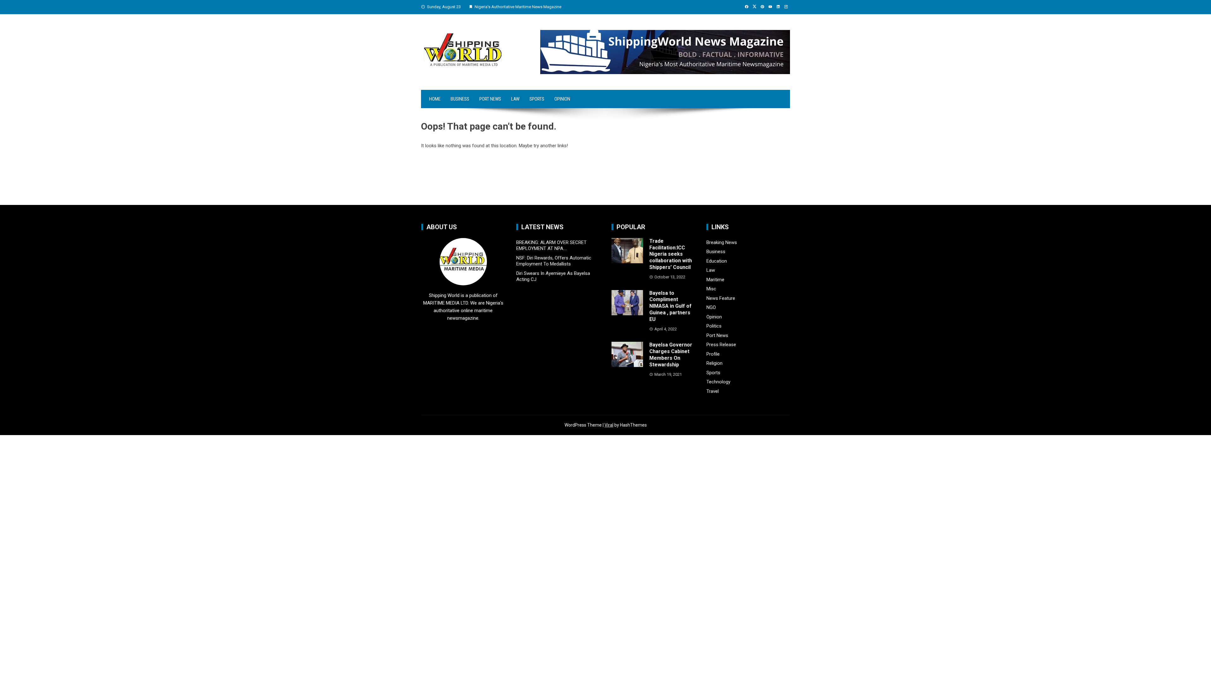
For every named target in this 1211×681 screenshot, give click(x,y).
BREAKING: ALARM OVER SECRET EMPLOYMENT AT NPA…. (551, 246)
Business (460, 99)
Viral (609, 425)
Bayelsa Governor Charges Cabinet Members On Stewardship (670, 354)
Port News (490, 99)
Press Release (721, 344)
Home (435, 99)
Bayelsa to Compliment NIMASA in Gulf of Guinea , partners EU (670, 306)
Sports (536, 99)
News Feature (720, 298)
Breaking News (721, 242)
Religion (714, 363)
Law (515, 99)
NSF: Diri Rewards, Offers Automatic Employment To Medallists (553, 261)
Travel (712, 391)
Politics (714, 326)
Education (716, 261)
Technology (718, 382)
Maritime (715, 279)
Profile (713, 354)
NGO (711, 307)
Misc (711, 289)
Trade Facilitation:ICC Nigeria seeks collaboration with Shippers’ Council (670, 254)
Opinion (562, 99)
